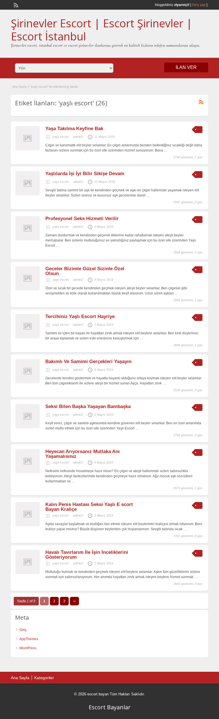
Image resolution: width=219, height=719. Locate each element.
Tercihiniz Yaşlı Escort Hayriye (80, 316)
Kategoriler (44, 677)
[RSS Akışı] (15, 4)
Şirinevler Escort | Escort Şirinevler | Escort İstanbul (101, 30)
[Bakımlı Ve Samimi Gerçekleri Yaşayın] (27, 382)
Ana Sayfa (19, 86)
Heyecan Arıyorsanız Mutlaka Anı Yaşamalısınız (82, 454)
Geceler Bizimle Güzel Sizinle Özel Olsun (84, 271)
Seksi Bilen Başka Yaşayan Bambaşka (88, 406)
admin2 (78, 136)
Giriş (23, 630)
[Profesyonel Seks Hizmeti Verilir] (27, 239)
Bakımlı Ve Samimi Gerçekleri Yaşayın (88, 361)
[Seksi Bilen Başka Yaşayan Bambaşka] (27, 427)
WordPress (27, 648)
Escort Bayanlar (110, 707)
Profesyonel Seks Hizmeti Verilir (82, 218)
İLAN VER (186, 67)
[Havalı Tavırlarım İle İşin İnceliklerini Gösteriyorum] (27, 573)
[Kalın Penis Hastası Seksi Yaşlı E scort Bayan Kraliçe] (27, 525)
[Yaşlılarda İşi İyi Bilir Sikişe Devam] (27, 194)
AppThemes (28, 639)
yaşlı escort (60, 136)
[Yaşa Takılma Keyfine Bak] (27, 149)
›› (74, 601)
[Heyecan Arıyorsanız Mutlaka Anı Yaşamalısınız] (27, 472)
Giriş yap (199, 5)
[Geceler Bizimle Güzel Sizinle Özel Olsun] (27, 289)
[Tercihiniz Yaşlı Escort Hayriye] (27, 337)
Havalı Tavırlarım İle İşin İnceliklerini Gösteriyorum (86, 555)
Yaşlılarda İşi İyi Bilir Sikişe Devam (84, 173)
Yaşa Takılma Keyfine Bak (74, 128)
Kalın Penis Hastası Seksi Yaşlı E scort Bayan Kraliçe (89, 507)
